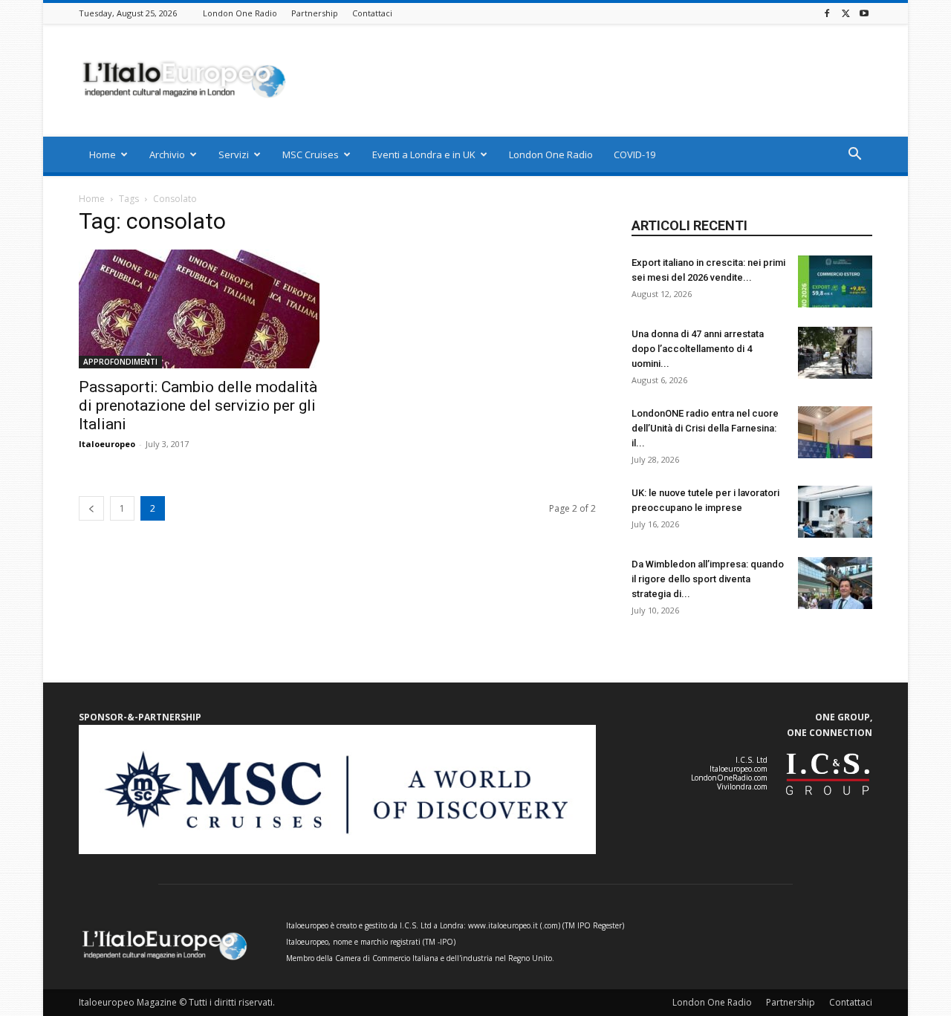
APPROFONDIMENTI (120, 361)
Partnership (314, 13)
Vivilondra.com (742, 786)
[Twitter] (845, 13)
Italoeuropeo (107, 443)
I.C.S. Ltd (751, 760)
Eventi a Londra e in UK (424, 154)
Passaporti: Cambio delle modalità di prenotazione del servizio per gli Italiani (198, 405)
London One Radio (240, 13)
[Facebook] (827, 13)
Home (102, 154)
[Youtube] (864, 13)
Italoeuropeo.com (738, 768)
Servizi (233, 154)
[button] (854, 156)
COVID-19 (634, 154)
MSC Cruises (310, 154)
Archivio (167, 154)
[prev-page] (91, 508)
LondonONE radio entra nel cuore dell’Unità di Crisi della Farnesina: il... (705, 428)
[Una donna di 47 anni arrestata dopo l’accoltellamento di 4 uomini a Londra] (835, 353)
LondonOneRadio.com (729, 777)
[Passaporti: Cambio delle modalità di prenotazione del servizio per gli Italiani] (199, 309)
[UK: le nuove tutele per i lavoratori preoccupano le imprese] (835, 512)
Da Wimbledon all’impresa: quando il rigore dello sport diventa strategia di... (708, 579)
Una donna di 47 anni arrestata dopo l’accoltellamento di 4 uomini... (698, 348)
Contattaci (372, 13)
